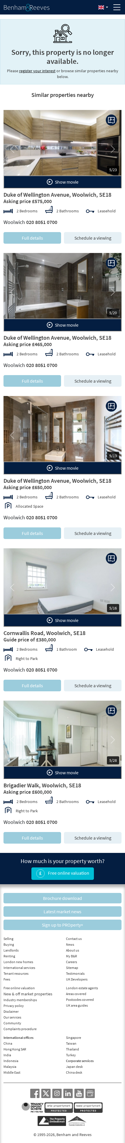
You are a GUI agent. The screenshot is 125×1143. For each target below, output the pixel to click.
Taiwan (71, 1043)
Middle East (11, 1072)
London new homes (18, 962)
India (7, 1055)
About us (72, 950)
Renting (9, 956)
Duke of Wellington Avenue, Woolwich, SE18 (57, 194)
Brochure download (62, 898)
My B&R (71, 956)
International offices (18, 1037)
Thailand (72, 1049)
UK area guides (77, 1005)
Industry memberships (20, 1000)
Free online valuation (68, 873)
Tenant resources (15, 973)
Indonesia (10, 1061)
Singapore (73, 1037)
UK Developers (77, 979)
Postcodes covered (80, 999)
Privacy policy (13, 1005)
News (70, 944)
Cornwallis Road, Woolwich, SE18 (44, 632)
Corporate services (80, 1061)
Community (12, 1023)
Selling (8, 938)
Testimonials (75, 973)
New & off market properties (27, 993)
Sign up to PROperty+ (62, 925)
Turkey (71, 1055)
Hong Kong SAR (14, 1049)
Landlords (11, 950)
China (7, 1043)
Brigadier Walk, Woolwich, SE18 (42, 785)
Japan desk (74, 1066)
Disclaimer (11, 1011)
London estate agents (82, 988)
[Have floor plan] (111, 120)
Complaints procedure (20, 1029)
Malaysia (9, 1066)
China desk (74, 1072)
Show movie (66, 182)
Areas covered (76, 994)
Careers (71, 962)
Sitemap (72, 967)
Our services (12, 1017)
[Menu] (117, 7)
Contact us (74, 938)
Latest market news (62, 911)
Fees (6, 979)
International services (19, 967)
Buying (8, 944)
